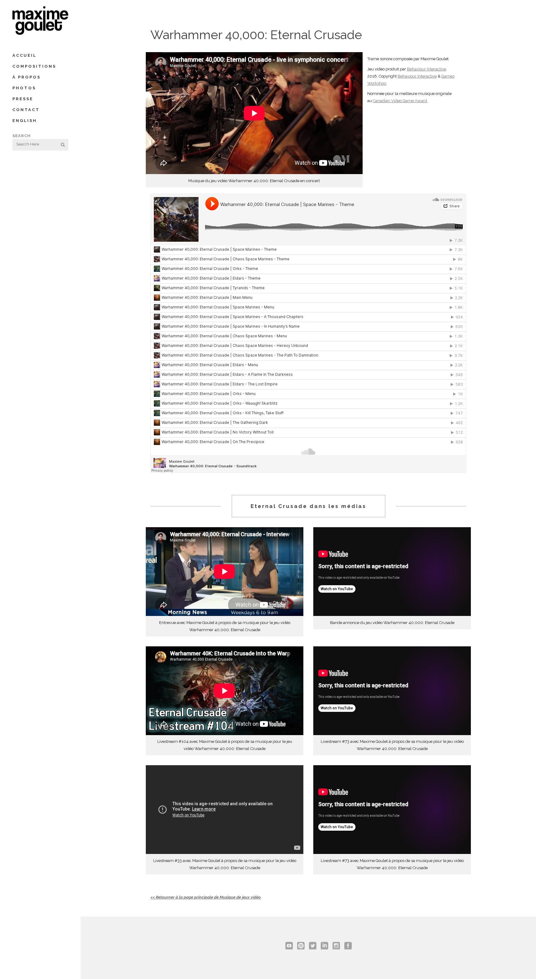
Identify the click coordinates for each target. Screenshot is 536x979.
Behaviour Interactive (426, 69)
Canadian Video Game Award (400, 100)
